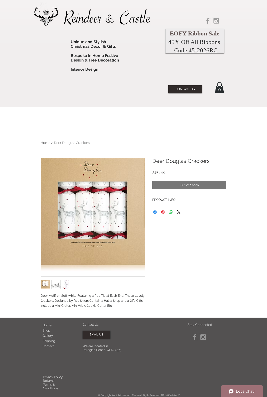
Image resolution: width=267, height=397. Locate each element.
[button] (219, 87)
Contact (48, 346)
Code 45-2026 (191, 50)
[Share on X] (178, 212)
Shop (46, 330)
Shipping (49, 341)
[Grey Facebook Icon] (208, 21)
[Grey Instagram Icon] (216, 21)
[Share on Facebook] (154, 212)
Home (45, 143)
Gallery (48, 336)
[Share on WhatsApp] (170, 212)
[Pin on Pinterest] (162, 212)
